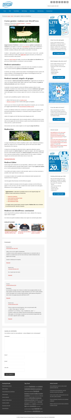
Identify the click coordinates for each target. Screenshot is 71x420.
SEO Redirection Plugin (13, 201)
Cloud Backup (5, 408)
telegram (29, 408)
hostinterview (37, 395)
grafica (36, 393)
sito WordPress (26, 46)
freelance (27, 393)
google (32, 393)
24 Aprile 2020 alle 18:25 (13, 304)
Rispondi (8, 262)
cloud (36, 386)
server (28, 406)
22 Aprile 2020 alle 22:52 (11, 285)
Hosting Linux (23, 100)
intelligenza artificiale (29, 400)
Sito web (6, 367)
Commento (7, 336)
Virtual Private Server (7, 400)
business (32, 386)
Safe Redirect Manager (13, 199)
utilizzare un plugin (11, 101)
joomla (36, 400)
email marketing (30, 391)
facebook (36, 391)
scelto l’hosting (12, 59)
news (28, 401)
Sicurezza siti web (6, 405)
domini (33, 389)
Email (6, 361)
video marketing (27, 411)
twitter (40, 408)
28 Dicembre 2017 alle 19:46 (12, 248)
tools (33, 408)
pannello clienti (32, 401)
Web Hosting (5, 388)
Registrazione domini (7, 386)
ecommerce (38, 389)
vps (32, 411)
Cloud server (5, 394)
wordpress (36, 411)
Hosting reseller (5, 402)
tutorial (17, 24)
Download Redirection (9, 159)
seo (25, 406)
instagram (38, 398)
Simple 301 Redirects (12, 196)
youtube (41, 411)
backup (27, 386)
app (25, 386)
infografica (32, 398)
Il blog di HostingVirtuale (7, 4)
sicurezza (33, 406)
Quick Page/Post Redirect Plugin (15, 198)
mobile (25, 401)
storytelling (26, 408)
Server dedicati (5, 397)
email (25, 391)
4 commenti (28, 23)
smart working (38, 406)
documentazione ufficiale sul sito (27, 106)
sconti (41, 404)
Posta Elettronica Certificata (8, 391)
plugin (14, 24)
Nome (6, 355)
